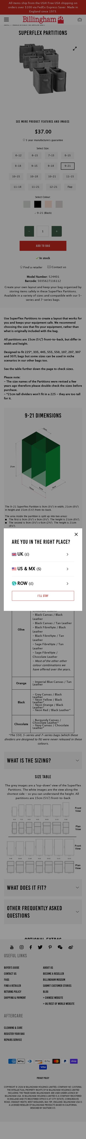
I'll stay (43, 596)
